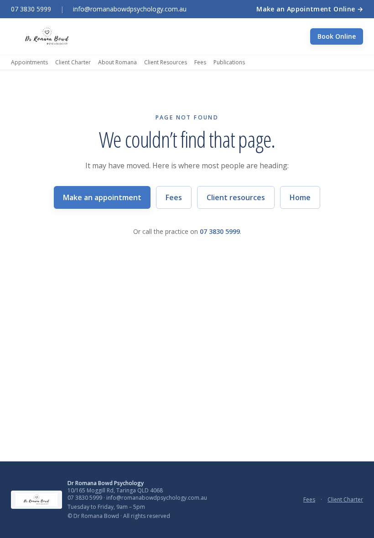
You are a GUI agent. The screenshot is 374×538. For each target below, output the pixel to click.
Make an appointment (102, 197)
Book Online (336, 36)
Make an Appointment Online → (309, 9)
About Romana (117, 62)
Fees (200, 62)
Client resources (236, 197)
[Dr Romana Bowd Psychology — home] (47, 36)
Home (300, 197)
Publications (229, 62)
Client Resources (165, 62)
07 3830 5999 (31, 9)
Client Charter (73, 62)
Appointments (29, 62)
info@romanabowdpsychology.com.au (130, 9)
